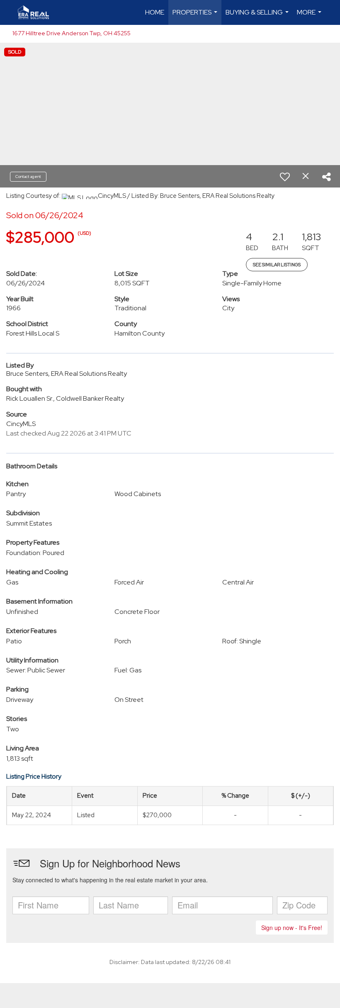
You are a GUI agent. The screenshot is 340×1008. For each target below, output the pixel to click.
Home (154, 12)
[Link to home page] (38, 12)
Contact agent (28, 176)
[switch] (284, 177)
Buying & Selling (258, 16)
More (310, 16)
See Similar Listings (277, 265)
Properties (195, 16)
